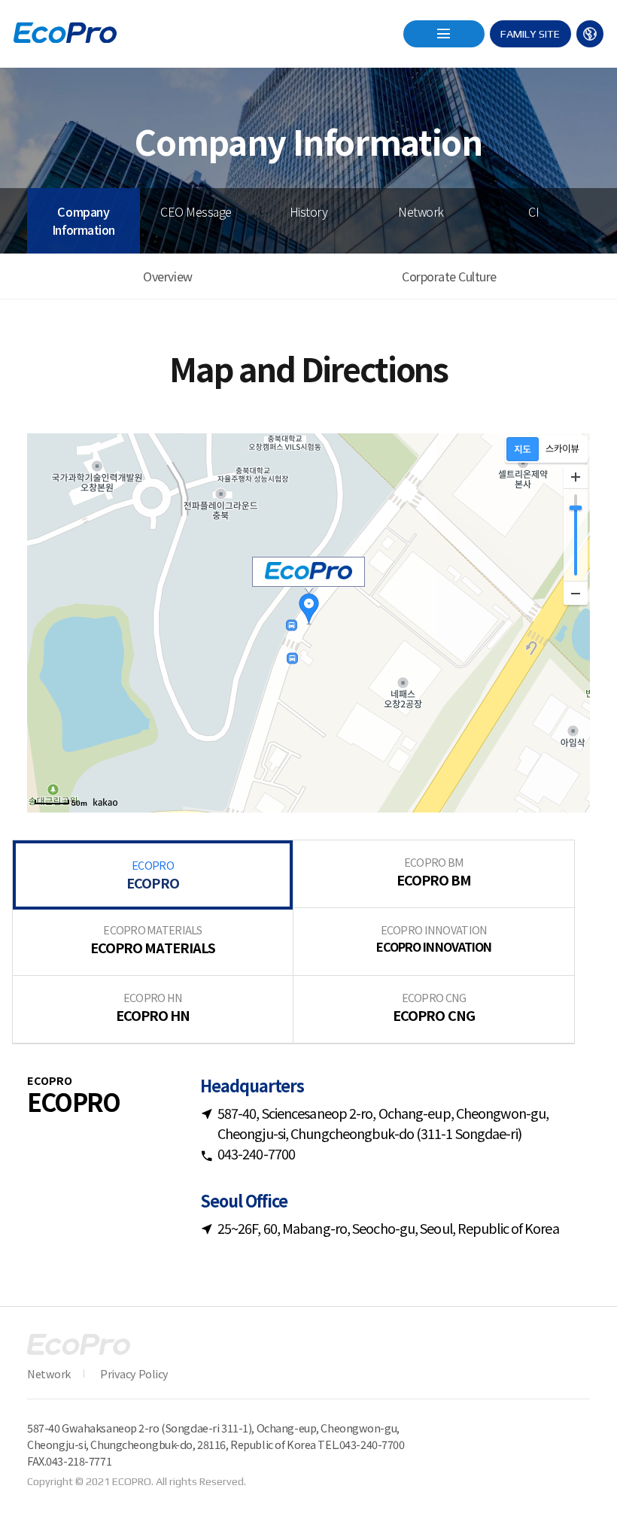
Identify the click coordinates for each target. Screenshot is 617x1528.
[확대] (576, 477)
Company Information (83, 220)
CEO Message (196, 211)
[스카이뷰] (562, 449)
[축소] (576, 593)
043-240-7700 (372, 1444)
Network (421, 211)
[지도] (522, 449)
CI (533, 211)
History (309, 211)
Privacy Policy (134, 1373)
